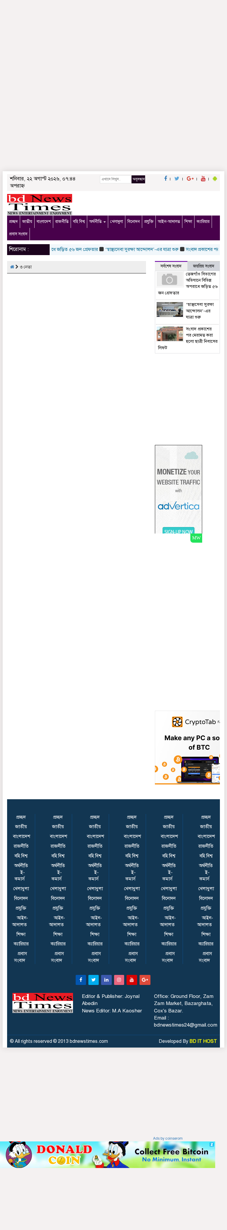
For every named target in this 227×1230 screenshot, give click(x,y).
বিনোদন (133, 221)
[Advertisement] (113, 133)
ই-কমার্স (19, 876)
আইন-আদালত (169, 221)
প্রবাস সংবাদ (18, 233)
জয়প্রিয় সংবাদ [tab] (203, 266)
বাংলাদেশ (44, 221)
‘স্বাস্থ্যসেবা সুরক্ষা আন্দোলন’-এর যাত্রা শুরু (135, 249)
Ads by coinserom (168, 1138)
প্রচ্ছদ (13, 221)
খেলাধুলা (116, 221)
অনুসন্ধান (139, 179)
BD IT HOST (203, 1041)
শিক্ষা (188, 221)
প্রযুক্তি (148, 221)
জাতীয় (27, 221)
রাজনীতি (62, 221)
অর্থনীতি (96, 221)
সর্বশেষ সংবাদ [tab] (170, 266)
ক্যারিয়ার (203, 221)
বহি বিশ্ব (79, 221)
